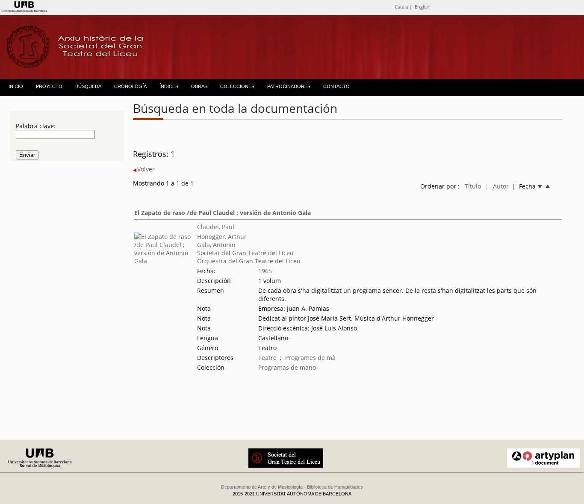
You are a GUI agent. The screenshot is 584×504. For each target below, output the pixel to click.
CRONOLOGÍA (130, 86)
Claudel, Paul (215, 227)
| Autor (496, 186)
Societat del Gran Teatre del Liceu (245, 253)
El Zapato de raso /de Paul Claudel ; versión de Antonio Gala (222, 213)
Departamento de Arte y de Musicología (262, 486)
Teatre (267, 358)
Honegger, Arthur (222, 237)
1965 (265, 271)
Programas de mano (287, 367)
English (423, 6)
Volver (146, 169)
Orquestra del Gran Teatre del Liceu (249, 261)
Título (473, 186)
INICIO (16, 86)
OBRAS (199, 86)
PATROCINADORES (288, 86)
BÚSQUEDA (88, 86)
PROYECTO (49, 86)
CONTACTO (336, 86)
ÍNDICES (168, 86)
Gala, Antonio (216, 245)
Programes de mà (310, 358)
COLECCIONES (237, 86)
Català (401, 6)
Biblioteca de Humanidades (335, 486)
